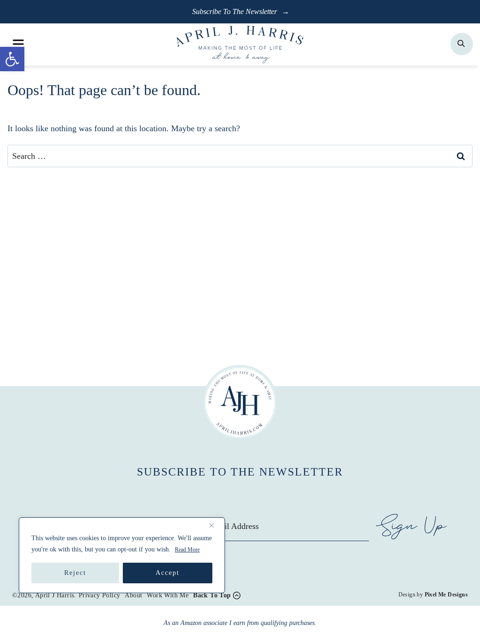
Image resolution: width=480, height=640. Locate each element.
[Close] (215, 525)
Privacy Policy (99, 595)
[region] (122, 555)
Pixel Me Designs (446, 594)
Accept (168, 572)
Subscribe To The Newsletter (235, 11)
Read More (187, 549)
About (133, 595)
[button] (12, 59)
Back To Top (212, 595)
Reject (75, 572)
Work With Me (167, 595)
